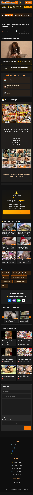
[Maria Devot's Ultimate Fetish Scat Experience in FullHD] (9, 227)
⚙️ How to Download (16, 444)
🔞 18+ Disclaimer (16, 468)
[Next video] (30, 317)
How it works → (16, 216)
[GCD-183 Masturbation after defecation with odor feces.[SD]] (24, 352)
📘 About (16, 448)
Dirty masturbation (18, 277)
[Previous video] (3, 317)
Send (27, 428)
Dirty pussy (6, 281)
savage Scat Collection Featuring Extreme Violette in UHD (8, 247)
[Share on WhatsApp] (19, 300)
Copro (27, 273)
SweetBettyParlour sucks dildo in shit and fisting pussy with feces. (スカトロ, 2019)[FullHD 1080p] (8, 358)
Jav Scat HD (18, 15)
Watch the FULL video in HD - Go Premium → (16, 63)
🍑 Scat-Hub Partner (16, 454)
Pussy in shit (20, 281)
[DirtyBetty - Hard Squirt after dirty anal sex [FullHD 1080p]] (11, 315)
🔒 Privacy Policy (16, 462)
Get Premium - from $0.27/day (16, 212)
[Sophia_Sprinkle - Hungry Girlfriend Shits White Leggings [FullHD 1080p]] (24, 241)
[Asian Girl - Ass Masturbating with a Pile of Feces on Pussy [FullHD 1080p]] (8, 369)
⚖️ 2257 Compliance (16, 471)
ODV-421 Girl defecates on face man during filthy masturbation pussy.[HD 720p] (24, 341)
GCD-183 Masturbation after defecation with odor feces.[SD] (24, 358)
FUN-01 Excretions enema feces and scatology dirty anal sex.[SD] (24, 375)
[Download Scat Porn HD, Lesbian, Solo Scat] (8, 2)
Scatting (16, 273)
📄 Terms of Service (16, 465)
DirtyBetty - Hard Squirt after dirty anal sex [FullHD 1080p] (10, 321)
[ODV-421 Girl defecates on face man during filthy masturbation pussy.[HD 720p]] (24, 335)
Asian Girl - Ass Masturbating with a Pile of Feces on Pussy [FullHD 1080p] (8, 375)
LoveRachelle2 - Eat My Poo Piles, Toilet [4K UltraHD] (24, 233)
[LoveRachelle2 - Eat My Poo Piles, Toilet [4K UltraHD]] (24, 227)
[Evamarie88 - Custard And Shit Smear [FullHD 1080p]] (24, 255)
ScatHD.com (8, 15)
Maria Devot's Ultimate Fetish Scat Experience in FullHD (8, 233)
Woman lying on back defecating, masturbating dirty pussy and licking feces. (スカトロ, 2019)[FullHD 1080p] (8, 341)
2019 (4, 277)
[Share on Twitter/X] (23, 300)
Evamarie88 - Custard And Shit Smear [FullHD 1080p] (23, 260)
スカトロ (4, 273)
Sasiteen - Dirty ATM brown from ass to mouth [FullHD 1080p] (26, 321)
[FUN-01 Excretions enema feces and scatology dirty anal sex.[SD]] (24, 369)
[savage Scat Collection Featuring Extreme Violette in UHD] (9, 241)
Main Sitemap (16, 482)
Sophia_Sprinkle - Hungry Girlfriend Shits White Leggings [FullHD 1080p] (23, 247)
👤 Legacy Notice (16, 451)
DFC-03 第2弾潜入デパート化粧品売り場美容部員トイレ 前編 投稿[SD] (8, 260)
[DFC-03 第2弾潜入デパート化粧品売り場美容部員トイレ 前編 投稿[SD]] (9, 255)
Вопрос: (4, 417)
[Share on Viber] (14, 300)
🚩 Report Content (16, 474)
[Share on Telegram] (9, 300)
